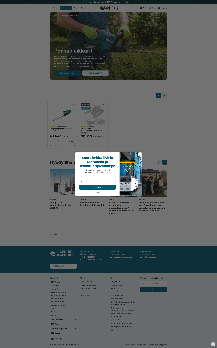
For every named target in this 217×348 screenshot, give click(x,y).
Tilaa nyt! (97, 187)
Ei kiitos (97, 192)
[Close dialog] (139, 154)
